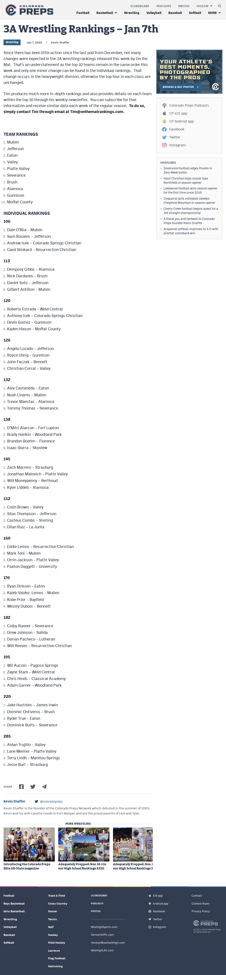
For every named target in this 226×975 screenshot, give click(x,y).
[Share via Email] (44, 787)
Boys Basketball (14, 903)
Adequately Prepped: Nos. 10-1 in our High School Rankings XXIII (82, 866)
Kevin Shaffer (60, 42)
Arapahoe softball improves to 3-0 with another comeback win (191, 231)
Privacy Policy (201, 911)
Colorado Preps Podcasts (189, 105)
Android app (160, 903)
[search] (219, 5)
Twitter (174, 137)
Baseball (175, 12)
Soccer (52, 911)
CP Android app (181, 121)
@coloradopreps (51, 801)
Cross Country (57, 903)
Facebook (176, 129)
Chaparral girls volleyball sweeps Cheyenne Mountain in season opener (189, 200)
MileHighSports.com (104, 927)
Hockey (53, 935)
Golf (51, 927)
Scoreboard (139, 6)
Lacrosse (54, 950)
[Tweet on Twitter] (33, 787)
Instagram (177, 145)
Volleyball (153, 12)
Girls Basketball (14, 911)
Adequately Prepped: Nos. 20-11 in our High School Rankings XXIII (138, 866)
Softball (195, 12)
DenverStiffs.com (102, 934)
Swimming (55, 966)
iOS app (158, 895)
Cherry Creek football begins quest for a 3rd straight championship (191, 211)
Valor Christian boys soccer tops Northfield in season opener (186, 180)
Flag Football (56, 958)
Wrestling (131, 12)
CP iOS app (178, 113)
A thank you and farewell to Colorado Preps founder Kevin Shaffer (189, 221)
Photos (184, 6)
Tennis (52, 919)
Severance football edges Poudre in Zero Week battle (188, 170)
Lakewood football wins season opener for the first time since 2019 (190, 190)
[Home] (28, 10)
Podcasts (163, 6)
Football (82, 12)
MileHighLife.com (102, 950)
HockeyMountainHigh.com (108, 942)
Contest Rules (200, 903)
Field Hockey (56, 942)
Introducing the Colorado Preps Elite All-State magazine (27, 866)
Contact (197, 895)
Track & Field (56, 895)
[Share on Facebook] (21, 787)
